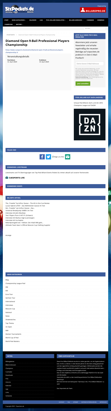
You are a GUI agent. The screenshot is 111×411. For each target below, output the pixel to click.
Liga (41, 20)
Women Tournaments (13, 334)
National (9, 312)
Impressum (103, 402)
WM (7, 330)
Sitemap (75, 402)
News (8, 316)
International (10, 301)
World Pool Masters (13, 341)
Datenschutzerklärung (81, 77)
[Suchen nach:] (94, 28)
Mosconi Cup (10, 309)
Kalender (32, 20)
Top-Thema (10, 323)
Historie (8, 382)
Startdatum (11, 60)
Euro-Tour (9, 294)
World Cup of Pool (12, 338)
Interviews (9, 305)
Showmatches (11, 320)
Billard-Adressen (75, 20)
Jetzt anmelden (83, 84)
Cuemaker (90, 20)
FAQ (7, 379)
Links (7, 392)
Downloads (9, 375)
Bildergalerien (10, 361)
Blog (7, 280)
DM (7, 287)
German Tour (10, 298)
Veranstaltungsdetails (18, 56)
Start (6, 20)
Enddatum (42, 60)
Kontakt (61, 402)
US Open (9, 327)
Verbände (100, 20)
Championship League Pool (15, 283)
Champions (9, 24)
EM (7, 291)
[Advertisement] (56, 252)
